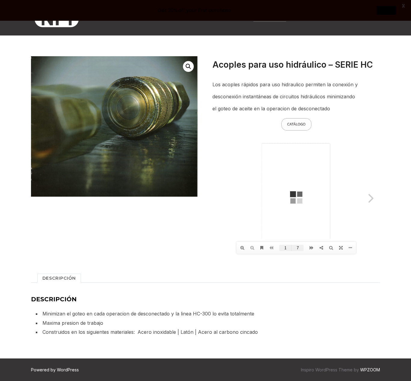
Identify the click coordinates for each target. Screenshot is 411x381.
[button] (188, 66)
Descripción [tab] (59, 278)
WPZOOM (370, 369)
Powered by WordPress (55, 369)
